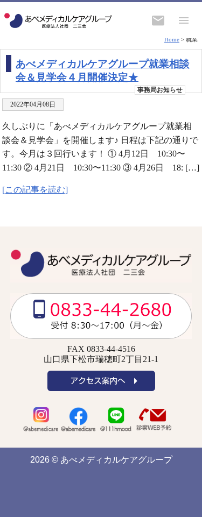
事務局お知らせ (160, 90)
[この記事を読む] (35, 189)
